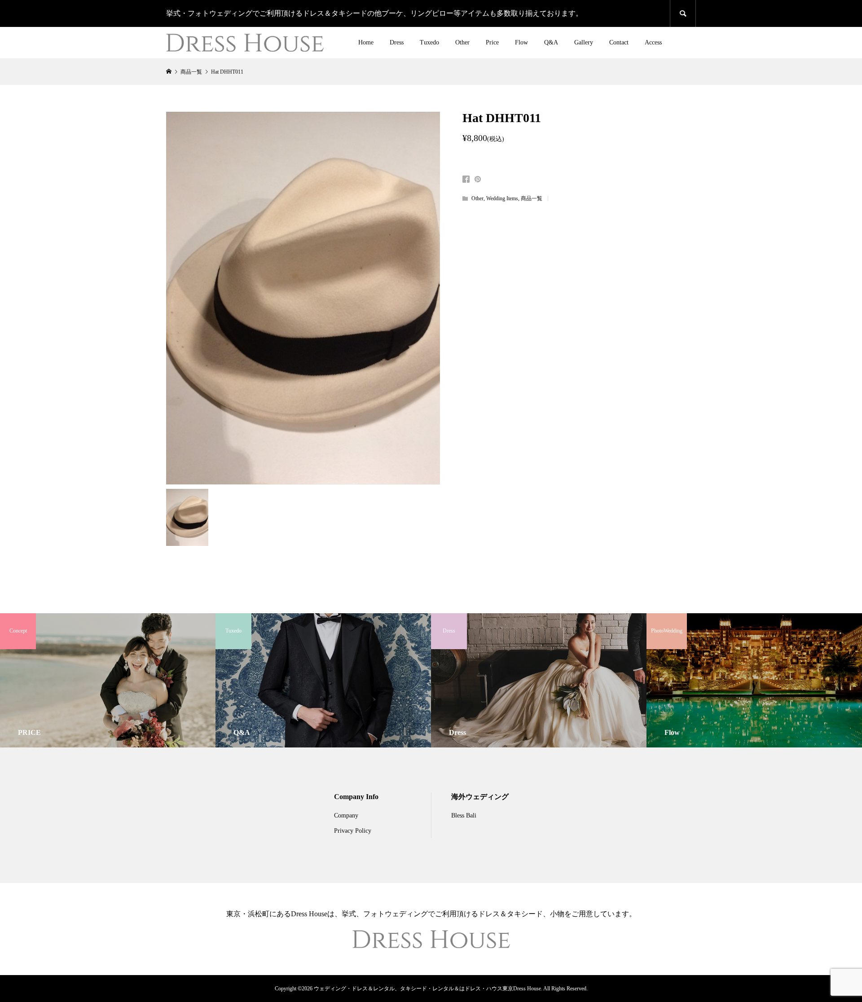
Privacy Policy (352, 830)
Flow (521, 42)
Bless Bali (463, 815)
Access (653, 42)
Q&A (551, 42)
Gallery (583, 42)
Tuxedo (429, 42)
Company (346, 815)
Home (366, 42)
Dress (397, 42)
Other (462, 42)
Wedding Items (502, 198)
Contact (619, 42)
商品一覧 (531, 198)
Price (492, 42)
